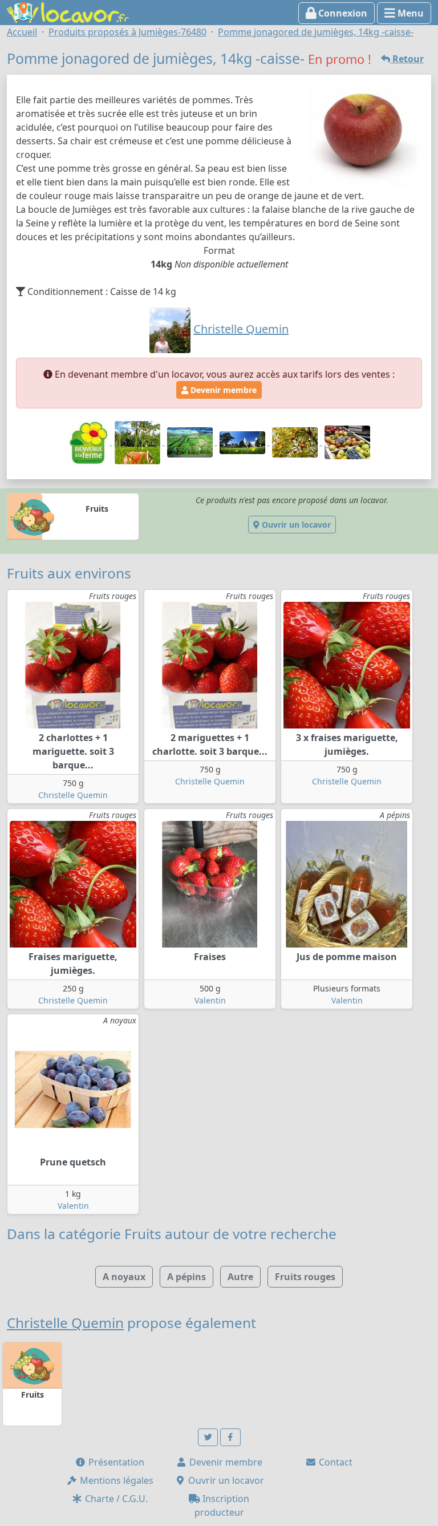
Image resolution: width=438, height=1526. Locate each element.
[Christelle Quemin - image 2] (138, 441)
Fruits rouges (305, 1276)
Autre (240, 1276)
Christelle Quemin (73, 795)
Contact (334, 1462)
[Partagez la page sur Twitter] (208, 1437)
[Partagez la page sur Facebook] (230, 1437)
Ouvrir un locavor (295, 524)
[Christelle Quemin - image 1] (89, 441)
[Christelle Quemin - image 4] (243, 441)
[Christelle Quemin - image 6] (347, 441)
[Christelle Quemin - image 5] (296, 441)
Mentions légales (115, 1480)
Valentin (210, 1000)
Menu (409, 13)
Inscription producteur (222, 1505)
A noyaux (124, 1276)
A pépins (186, 1276)
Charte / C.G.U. (115, 1498)
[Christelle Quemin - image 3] (191, 441)
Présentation (115, 1462)
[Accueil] (68, 11)
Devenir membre (222, 389)
